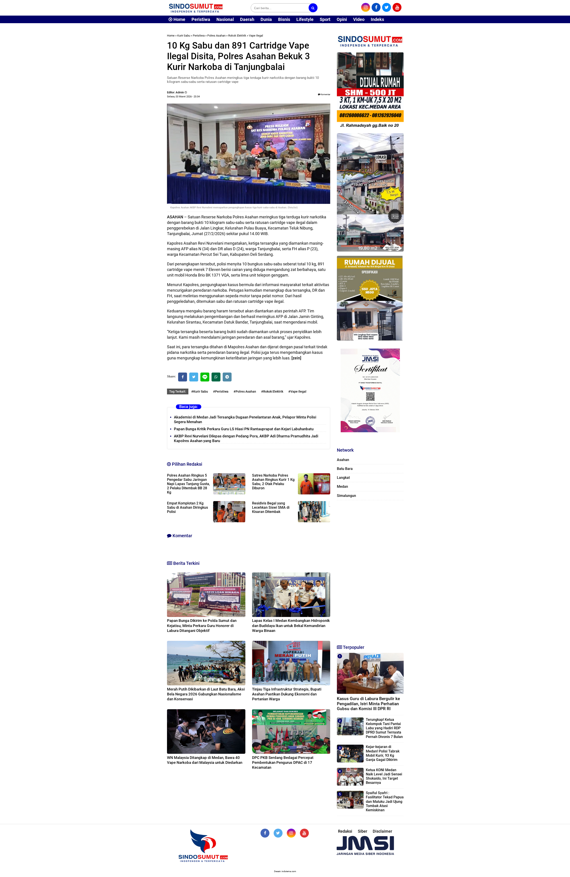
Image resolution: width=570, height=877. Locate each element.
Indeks (377, 19)
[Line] (204, 377)
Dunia (266, 19)
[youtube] (397, 7)
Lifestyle (305, 19)
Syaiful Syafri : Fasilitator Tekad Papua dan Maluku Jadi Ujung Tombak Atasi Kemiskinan (385, 801)
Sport (325, 19)
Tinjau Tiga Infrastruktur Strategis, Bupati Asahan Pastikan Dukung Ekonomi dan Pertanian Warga (286, 694)
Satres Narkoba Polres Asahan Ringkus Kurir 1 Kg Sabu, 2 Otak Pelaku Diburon (273, 481)
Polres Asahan (216, 35)
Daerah (247, 19)
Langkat (343, 477)
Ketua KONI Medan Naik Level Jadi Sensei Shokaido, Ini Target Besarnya (384, 776)
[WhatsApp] (216, 377)
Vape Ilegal (256, 35)
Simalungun (346, 496)
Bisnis (284, 19)
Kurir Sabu (183, 35)
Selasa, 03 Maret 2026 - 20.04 (183, 96)
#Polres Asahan (245, 391)
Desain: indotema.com (285, 871)
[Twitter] (193, 377)
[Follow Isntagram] (291, 833)
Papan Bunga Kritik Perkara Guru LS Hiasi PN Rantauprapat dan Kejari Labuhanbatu (244, 429)
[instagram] (365, 7)
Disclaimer (382, 831)
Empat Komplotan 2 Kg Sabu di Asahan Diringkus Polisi (187, 507)
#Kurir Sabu (199, 391)
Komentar (325, 94)
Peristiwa (200, 19)
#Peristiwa (220, 391)
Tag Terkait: (177, 391)
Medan (342, 486)
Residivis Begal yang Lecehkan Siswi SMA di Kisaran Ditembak (270, 507)
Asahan (343, 460)
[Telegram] (227, 377)
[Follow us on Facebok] (265, 833)
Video (358, 19)
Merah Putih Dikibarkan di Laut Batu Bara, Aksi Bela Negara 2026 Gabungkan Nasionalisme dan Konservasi (206, 694)
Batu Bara (345, 469)
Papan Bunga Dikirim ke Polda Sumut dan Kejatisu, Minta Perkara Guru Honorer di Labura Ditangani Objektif (201, 625)
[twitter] (386, 7)
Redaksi (345, 831)
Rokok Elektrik (237, 35)
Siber (362, 831)
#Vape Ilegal (297, 391)
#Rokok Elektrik (272, 391)
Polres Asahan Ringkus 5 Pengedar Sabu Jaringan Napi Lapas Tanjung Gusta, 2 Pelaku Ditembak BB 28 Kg (188, 483)
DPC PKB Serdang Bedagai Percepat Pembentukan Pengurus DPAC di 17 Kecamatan (283, 762)
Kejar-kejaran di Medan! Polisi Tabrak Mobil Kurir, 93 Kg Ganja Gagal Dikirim (382, 753)
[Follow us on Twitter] (278, 833)
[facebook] (376, 7)
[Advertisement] (370, 570)
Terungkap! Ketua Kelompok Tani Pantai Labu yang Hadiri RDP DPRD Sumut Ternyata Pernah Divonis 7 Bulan (384, 728)
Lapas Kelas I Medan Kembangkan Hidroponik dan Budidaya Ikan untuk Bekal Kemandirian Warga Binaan (291, 625)
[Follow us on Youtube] (304, 833)
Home (178, 19)
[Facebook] (182, 377)
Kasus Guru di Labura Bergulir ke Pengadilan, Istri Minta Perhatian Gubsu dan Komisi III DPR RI (368, 703)
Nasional (225, 19)
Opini (342, 19)
